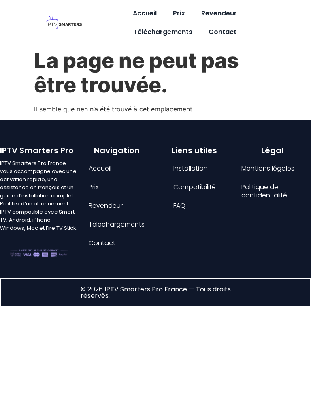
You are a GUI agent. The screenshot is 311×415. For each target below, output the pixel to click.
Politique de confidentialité (264, 191)
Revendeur (219, 13)
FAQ (179, 205)
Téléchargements (163, 31)
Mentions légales (267, 168)
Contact (222, 31)
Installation (190, 168)
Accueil (145, 13)
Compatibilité (194, 187)
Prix (179, 13)
